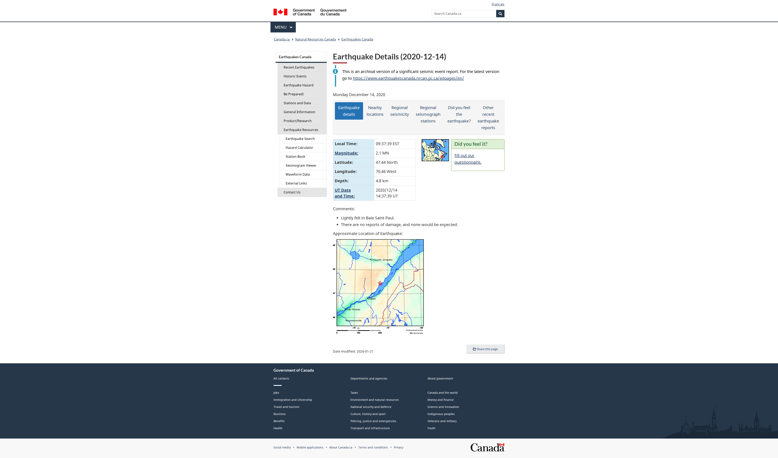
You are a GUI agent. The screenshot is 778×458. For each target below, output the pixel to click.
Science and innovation (443, 407)
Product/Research (298, 121)
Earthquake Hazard (298, 85)
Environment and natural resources (375, 400)
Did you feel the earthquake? (459, 114)
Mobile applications (310, 447)
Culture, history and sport (368, 414)
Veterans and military (442, 421)
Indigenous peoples (441, 414)
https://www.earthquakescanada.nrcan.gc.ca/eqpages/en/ (408, 78)
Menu (281, 27)
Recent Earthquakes (299, 67)
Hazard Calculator (299, 147)
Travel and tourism (286, 407)
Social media (282, 447)
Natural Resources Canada (315, 39)
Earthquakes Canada (357, 39)
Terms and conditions (373, 447)
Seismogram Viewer (301, 165)
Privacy (398, 447)
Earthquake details (349, 111)
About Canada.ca (340, 447)
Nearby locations (375, 111)
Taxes (354, 393)
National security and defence (371, 407)
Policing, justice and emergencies (373, 421)
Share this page (487, 349)
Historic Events (295, 76)
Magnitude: (346, 153)
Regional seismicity (399, 111)
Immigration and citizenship (293, 400)
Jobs (276, 393)
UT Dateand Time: (345, 193)
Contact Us (292, 192)
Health (278, 428)
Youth (431, 428)
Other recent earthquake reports (488, 117)
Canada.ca (282, 39)
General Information (299, 112)
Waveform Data (298, 174)
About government (440, 378)
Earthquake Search (300, 138)
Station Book (295, 156)
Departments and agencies (369, 378)
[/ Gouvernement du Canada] (310, 13)
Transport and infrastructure (370, 428)
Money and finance (440, 400)
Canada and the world (442, 393)
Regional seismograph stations (428, 114)
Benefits (279, 421)
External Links (296, 183)
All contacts (281, 378)
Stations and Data (297, 103)
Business (280, 414)
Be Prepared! (294, 94)
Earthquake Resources (301, 130)
